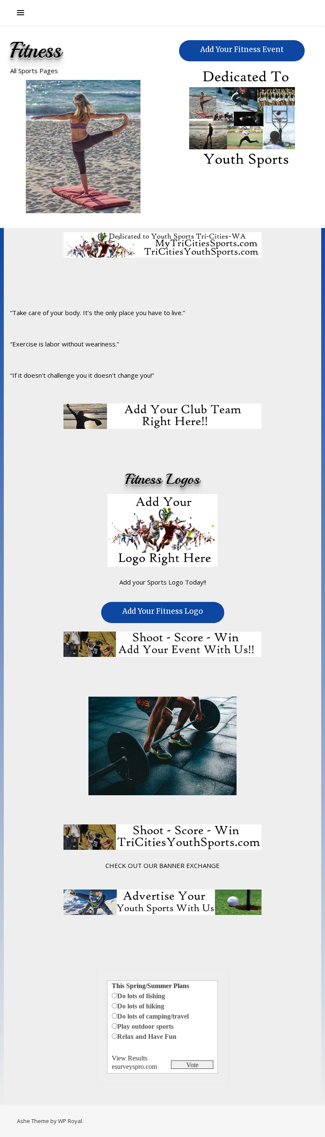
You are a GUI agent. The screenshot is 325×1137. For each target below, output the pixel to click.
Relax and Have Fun (146, 1036)
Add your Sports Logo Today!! (162, 582)
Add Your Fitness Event (242, 49)
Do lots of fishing (141, 996)
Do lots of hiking (140, 1006)
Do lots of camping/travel (153, 1016)
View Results (129, 1058)
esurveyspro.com (134, 1066)
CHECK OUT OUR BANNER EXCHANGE (162, 865)
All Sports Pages (34, 70)
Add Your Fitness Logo (162, 611)
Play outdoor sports (145, 1026)
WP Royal (70, 1121)
